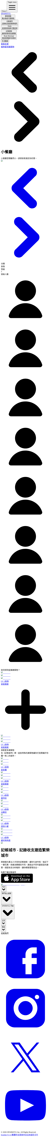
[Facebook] (25, 983)
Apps (3, 887)
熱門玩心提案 (6, 893)
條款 (3, 927)
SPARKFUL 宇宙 (8, 906)
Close (4, 11)
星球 (7, 47)
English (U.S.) (6, 1135)
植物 (3, 47)
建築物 (11, 47)
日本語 (30, 1135)
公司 (3, 921)
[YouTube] (25, 1130)
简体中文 (23, 1135)
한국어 (35, 1135)
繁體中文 (15, 1135)
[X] (25, 1081)
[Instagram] (25, 1032)
